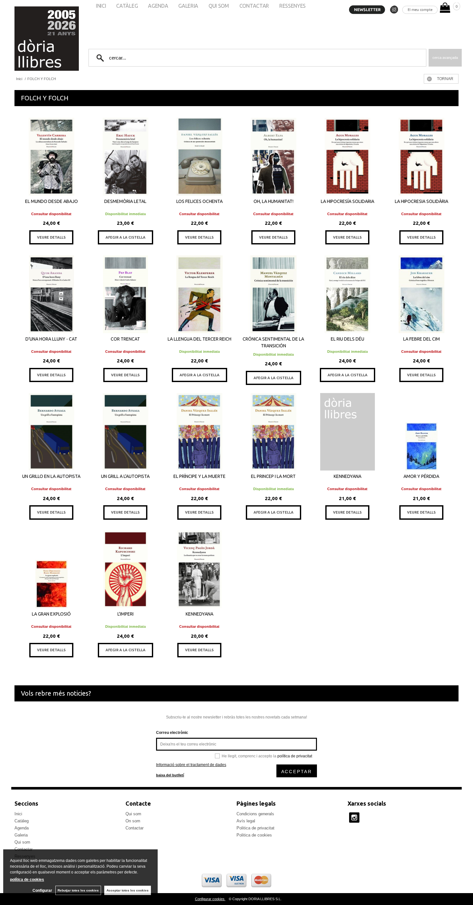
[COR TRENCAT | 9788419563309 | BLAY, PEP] (125, 294)
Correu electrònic (172, 732)
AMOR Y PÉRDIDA (421, 476)
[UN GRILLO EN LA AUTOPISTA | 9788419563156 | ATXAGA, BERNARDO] (51, 432)
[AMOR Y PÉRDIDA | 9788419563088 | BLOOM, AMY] (421, 432)
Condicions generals (255, 813)
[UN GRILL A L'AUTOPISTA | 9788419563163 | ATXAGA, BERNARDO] (125, 432)
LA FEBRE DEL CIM (421, 339)
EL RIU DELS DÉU (347, 339)
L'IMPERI (125, 614)
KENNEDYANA (347, 476)
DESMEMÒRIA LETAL (125, 201)
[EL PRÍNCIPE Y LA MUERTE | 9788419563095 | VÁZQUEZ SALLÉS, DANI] (199, 432)
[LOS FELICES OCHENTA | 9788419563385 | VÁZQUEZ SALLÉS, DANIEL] (199, 157)
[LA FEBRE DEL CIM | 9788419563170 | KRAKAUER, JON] (421, 294)
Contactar (134, 828)
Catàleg (21, 820)
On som (132, 820)
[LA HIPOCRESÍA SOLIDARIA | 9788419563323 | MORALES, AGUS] (347, 157)
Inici (18, 813)
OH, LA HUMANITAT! (273, 201)
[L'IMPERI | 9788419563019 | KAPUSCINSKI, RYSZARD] (125, 569)
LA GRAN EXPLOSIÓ (51, 614)
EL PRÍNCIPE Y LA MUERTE (199, 476)
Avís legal (245, 820)
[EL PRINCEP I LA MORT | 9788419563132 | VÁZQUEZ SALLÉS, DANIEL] (273, 432)
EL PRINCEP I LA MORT (273, 476)
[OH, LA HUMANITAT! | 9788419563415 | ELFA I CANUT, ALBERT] (273, 157)
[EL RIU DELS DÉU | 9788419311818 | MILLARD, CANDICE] (347, 294)
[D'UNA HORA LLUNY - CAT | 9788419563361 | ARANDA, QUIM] (51, 294)
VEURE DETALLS (51, 237)
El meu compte (420, 9)
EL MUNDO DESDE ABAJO (51, 201)
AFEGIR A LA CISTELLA (125, 237)
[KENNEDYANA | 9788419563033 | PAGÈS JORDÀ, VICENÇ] (347, 432)
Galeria (21, 835)
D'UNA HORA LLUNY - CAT (51, 339)
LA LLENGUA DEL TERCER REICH (199, 339)
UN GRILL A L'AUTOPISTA (125, 476)
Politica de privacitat (255, 828)
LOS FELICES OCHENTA (199, 201)
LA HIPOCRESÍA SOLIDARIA (347, 201)
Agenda (21, 828)
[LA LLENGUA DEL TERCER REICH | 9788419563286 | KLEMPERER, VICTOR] (199, 294)
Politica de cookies (254, 835)
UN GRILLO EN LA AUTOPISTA (51, 476)
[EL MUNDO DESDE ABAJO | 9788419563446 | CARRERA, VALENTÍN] (51, 157)
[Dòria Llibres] (27, 38)
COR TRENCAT (125, 339)
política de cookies (27, 879)
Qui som (22, 842)
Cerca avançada (445, 57)
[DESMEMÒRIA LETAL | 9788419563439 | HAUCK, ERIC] (125, 157)
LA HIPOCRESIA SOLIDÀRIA (421, 201)
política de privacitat (294, 756)
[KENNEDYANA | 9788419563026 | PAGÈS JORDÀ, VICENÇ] (199, 569)
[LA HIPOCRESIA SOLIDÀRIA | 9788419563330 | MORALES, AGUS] (421, 157)
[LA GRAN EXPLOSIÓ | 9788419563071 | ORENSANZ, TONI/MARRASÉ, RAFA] (51, 569)
